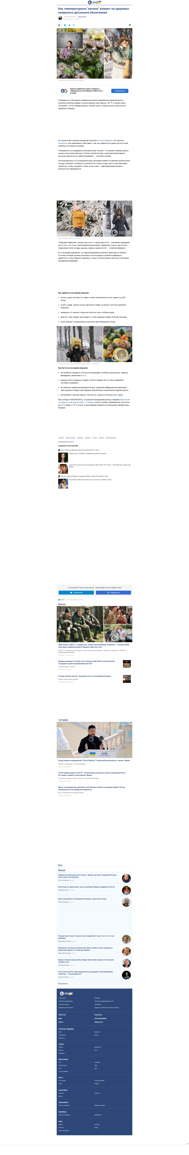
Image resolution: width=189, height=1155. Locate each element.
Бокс (95, 1050)
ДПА (95, 1065)
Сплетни (97, 1124)
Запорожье (62, 1035)
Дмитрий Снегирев (64, 953)
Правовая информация (66, 1001)
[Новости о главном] (61, 600)
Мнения (61, 870)
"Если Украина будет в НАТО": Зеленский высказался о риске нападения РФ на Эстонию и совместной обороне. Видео (91, 774)
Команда (97, 998)
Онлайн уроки (63, 1065)
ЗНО (60, 1068)
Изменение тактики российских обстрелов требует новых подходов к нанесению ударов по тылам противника (85, 949)
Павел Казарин (63, 902)
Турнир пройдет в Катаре (66, 666)
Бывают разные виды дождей (68, 679)
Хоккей (61, 1050)
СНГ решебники (63, 1071)
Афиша (61, 1124)
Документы (97, 1004)
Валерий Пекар (63, 890)
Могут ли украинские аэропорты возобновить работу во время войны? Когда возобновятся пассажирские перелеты (91, 788)
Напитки (97, 1093)
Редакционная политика (65, 442)
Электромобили (99, 1080)
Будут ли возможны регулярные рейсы (71, 792)
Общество (98, 1022)
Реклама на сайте (64, 1004)
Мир (60, 1018)
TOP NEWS (63, 720)
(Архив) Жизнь (82, 17)
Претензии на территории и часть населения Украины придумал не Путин (86, 887)
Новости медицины (64, 1115)
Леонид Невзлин (63, 965)
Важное (62, 604)
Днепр (96, 1035)
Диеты (61, 1096)
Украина (61, 438)
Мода (96, 1127)
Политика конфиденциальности (104, 1001)
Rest (60, 865)
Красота (61, 1127)
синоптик (87, 438)
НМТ (95, 1068)
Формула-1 (62, 1053)
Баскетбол (97, 1047)
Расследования (100, 1018)
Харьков (97, 1032)
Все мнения (62, 984)
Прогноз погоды (70, 438)
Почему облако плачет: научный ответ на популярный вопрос (84, 676)
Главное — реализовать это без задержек (72, 764)
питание (101, 438)
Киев (60, 1032)
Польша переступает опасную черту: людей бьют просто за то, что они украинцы (86, 937)
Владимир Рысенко (64, 941)
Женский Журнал (64, 1130)
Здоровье (80, 438)
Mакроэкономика (99, 1105)
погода (95, 438)
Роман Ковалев (63, 977)
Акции (60, 1083)
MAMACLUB (97, 1115)
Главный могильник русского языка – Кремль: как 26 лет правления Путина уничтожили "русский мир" (87, 876)
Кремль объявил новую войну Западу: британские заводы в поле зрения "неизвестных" (86, 961)
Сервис (96, 1083)
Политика (98, 1015)
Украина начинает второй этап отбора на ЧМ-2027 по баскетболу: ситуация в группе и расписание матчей (86, 662)
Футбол (61, 1047)
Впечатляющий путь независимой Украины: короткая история (82, 899)
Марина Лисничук (70, 17)
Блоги (61, 1022)
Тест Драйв (62, 1080)
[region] (94, 124)
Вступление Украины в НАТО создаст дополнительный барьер (78, 778)
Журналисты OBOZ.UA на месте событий (106, 1007)
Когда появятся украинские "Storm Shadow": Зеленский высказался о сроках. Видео (94, 760)
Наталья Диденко (105, 140)
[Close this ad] (187, 1143)
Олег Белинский (63, 880)
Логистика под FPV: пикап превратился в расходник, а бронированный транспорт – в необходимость (85, 973)
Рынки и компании (64, 1105)
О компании (62, 998)
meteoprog (63, 143)
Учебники (97, 1062)
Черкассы (62, 1038)
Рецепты (61, 1093)
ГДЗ (60, 1062)
